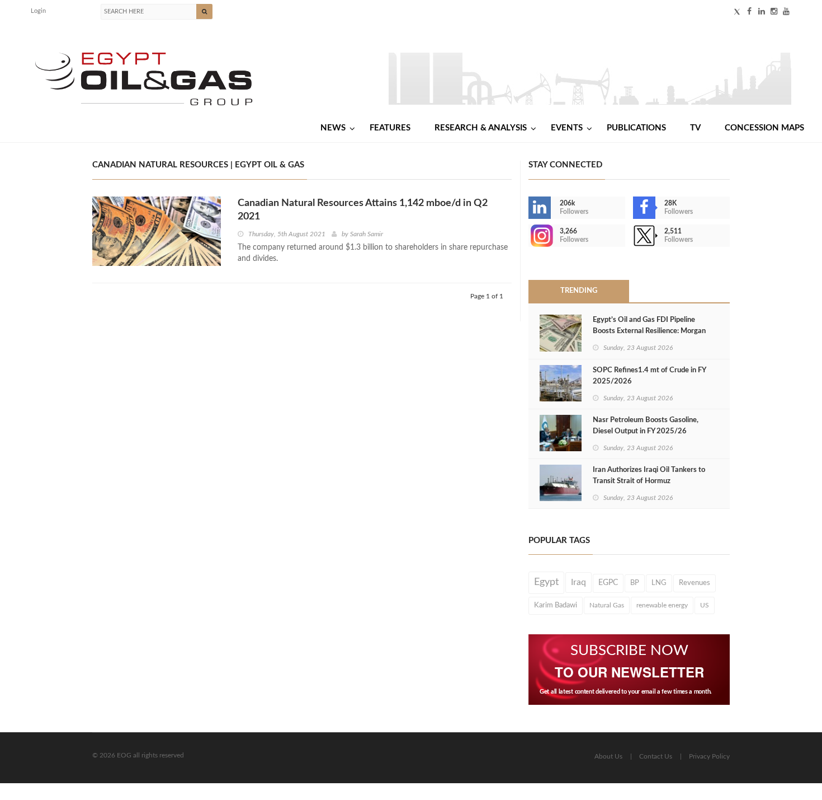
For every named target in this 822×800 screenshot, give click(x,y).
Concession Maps (764, 128)
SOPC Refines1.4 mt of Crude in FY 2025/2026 (649, 376)
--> (529, 235)
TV (695, 128)
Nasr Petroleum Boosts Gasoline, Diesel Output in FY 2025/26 (645, 426)
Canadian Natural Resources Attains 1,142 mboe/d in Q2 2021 (363, 210)
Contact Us (655, 756)
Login (38, 11)
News (333, 128)
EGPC (608, 583)
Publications (636, 128)
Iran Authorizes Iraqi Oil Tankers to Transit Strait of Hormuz (649, 475)
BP (634, 582)
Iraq (578, 582)
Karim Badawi (555, 605)
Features (390, 128)
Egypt (546, 582)
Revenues (694, 582)
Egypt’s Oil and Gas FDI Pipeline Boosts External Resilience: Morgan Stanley (649, 331)
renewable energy (662, 605)
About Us (608, 756)
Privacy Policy (709, 756)
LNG (659, 582)
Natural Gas (606, 605)
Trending (578, 290)
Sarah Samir (366, 234)
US (704, 605)
